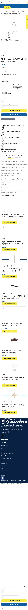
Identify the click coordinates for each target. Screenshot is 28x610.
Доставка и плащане (6, 458)
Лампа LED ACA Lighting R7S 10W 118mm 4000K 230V (12, 270)
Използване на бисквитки (7, 453)
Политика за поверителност (7, 451)
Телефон (4, 440)
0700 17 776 (3, 442)
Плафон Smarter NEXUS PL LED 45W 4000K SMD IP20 (13, 378)
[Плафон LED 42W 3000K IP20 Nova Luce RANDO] (14, 340)
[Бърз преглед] (7, 211)
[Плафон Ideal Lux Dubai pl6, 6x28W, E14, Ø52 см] (14, 313)
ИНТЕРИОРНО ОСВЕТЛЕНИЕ (12, 11)
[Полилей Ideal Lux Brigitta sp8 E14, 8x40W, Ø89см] (14, 394)
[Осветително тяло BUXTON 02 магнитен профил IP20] (14, 286)
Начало (2, 11)
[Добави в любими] (11, 211)
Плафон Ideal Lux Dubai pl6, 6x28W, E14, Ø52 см (12, 324)
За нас (2, 468)
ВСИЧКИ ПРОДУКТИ (20, 154)
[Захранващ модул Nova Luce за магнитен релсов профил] (14, 204)
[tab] (10, 157)
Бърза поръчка (14, 114)
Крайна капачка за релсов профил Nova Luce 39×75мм (12, 243)
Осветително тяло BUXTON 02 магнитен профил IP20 (13, 297)
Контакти (3, 472)
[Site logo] (14, 2)
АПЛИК (22, 11)
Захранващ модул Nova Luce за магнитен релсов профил (13, 215)
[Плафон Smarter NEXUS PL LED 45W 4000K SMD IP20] (14, 367)
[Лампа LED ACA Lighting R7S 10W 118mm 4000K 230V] (14, 258)
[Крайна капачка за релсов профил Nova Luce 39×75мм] (14, 231)
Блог (2, 470)
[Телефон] (2, 436)
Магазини (3, 475)
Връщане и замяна (5, 460)
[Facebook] (2, 478)
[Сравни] (4, 211)
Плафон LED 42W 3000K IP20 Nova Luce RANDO (12, 351)
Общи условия (4, 448)
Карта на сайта (4, 463)
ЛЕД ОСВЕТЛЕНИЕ (19, 155)
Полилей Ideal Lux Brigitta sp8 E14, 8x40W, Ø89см (13, 406)
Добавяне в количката (14, 110)
